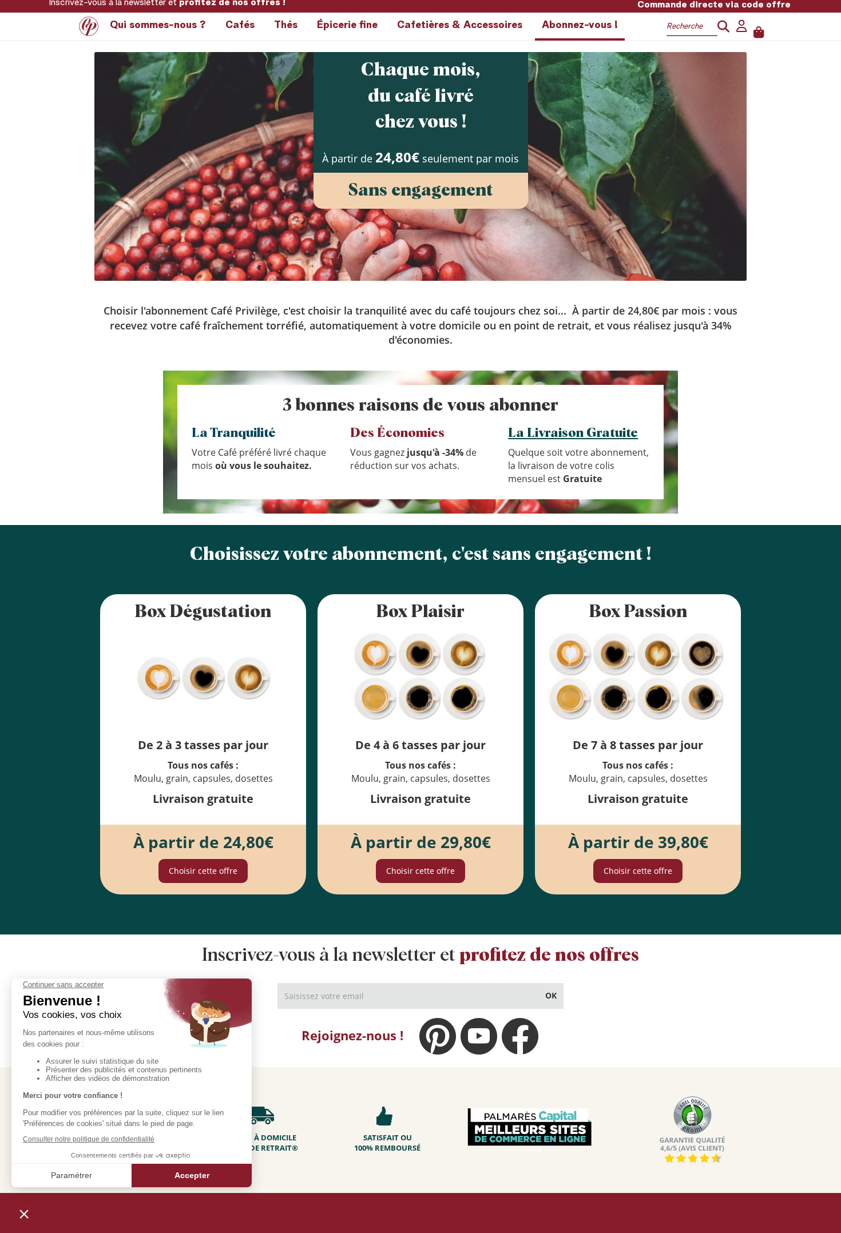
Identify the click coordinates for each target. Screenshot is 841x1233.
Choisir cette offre (203, 870)
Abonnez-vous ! (580, 25)
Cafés (240, 25)
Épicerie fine (347, 25)
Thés (285, 25)
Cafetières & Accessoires (459, 25)
